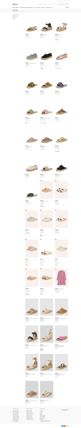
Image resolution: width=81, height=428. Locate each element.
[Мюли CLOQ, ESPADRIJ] (46, 219)
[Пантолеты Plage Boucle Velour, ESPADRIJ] (46, 106)
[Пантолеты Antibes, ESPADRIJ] (61, 80)
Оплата (41, 412)
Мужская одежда (22, 7)
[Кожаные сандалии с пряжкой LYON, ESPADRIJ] (46, 362)
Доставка (41, 411)
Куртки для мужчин (29, 416)
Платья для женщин (16, 417)
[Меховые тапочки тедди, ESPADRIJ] (46, 189)
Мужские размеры (42, 416)
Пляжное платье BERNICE (59, 289)
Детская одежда (29, 7)
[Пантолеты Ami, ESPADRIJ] (61, 135)
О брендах (41, 419)
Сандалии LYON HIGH (43, 34)
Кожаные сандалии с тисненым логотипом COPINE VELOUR (60, 345)
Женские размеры (42, 415)
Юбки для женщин (15, 421)
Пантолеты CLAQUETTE (58, 174)
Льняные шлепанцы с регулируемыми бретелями (31, 318)
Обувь (34, 7)
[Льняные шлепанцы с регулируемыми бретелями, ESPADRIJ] (31, 307)
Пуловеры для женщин (16, 418)
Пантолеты (27, 91)
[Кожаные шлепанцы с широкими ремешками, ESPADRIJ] (46, 307)
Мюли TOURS (27, 289)
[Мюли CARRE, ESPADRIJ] (61, 219)
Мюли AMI (56, 201)
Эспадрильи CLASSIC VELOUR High (30, 63)
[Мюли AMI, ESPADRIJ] (61, 189)
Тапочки (26, 230)
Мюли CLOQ (42, 230)
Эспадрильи (42, 63)
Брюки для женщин (16, 411)
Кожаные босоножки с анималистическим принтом (59, 374)
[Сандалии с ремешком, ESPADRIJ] (61, 23)
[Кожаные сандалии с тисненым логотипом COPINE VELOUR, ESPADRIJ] (61, 334)
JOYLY (15, 4)
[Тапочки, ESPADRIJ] (31, 219)
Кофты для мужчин (29, 415)
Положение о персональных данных (45, 420)
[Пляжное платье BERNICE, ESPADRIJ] (61, 277)
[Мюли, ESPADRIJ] (31, 248)
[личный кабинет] (63, 4)
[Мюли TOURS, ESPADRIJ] (31, 277)
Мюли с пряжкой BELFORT (44, 400)
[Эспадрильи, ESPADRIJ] (46, 52)
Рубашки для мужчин (29, 419)
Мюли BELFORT (42, 289)
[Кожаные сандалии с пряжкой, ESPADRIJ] (31, 362)
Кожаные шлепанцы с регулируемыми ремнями (61, 318)
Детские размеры (42, 417)
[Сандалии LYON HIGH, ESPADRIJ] (46, 23)
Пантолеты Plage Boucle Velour (45, 117)
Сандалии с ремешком (58, 34)
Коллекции (48, 7)
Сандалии (26, 34)
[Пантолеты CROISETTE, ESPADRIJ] (31, 135)
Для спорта (38, 7)
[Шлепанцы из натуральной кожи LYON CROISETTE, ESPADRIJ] (31, 389)
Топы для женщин (15, 419)
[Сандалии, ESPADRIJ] (31, 23)
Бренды (67, 7)
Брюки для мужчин (29, 411)
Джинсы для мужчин (29, 412)
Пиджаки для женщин (16, 416)
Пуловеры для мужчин (29, 418)
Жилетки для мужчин (29, 413)
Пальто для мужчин (29, 417)
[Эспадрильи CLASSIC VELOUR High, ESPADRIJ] (31, 52)
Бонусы (41, 413)
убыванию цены (15, 16)
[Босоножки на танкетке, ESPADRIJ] (46, 334)
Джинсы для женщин (16, 412)
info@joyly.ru (65, 409)
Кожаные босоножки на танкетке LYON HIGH (31, 345)
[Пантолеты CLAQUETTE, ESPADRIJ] (61, 163)
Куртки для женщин (16, 414)
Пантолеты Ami (57, 146)
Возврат (41, 414)
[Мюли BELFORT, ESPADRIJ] (46, 277)
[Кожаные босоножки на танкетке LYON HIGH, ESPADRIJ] (31, 334)
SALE (51, 7)
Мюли (26, 259)
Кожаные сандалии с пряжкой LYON (46, 373)
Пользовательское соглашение (44, 421)
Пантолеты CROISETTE (28, 146)
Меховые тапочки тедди (44, 201)
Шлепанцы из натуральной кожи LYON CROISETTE (31, 401)
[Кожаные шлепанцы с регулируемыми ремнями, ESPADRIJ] (61, 307)
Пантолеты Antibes (58, 91)
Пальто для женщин (16, 415)
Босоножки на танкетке (44, 345)
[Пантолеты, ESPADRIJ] (31, 80)
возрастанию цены (15, 15)
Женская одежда (15, 7)
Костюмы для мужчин (29, 414)
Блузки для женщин (16, 410)
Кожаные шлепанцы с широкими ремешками (45, 318)
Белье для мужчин (29, 410)
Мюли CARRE (57, 230)
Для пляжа (43, 7)
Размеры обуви (42, 418)
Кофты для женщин (16, 413)
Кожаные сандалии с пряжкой (30, 373)
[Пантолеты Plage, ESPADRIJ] (31, 106)
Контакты (41, 410)
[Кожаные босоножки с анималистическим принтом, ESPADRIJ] (61, 362)
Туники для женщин (16, 420)
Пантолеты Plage (28, 117)
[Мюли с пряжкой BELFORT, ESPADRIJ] (46, 389)
